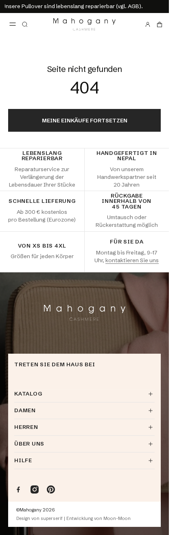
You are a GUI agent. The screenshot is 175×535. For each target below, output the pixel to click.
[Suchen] (25, 24)
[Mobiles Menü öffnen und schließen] (12, 24)
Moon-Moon (117, 518)
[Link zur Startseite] (84, 24)
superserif (52, 518)
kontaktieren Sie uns (132, 260)
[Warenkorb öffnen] (159, 24)
